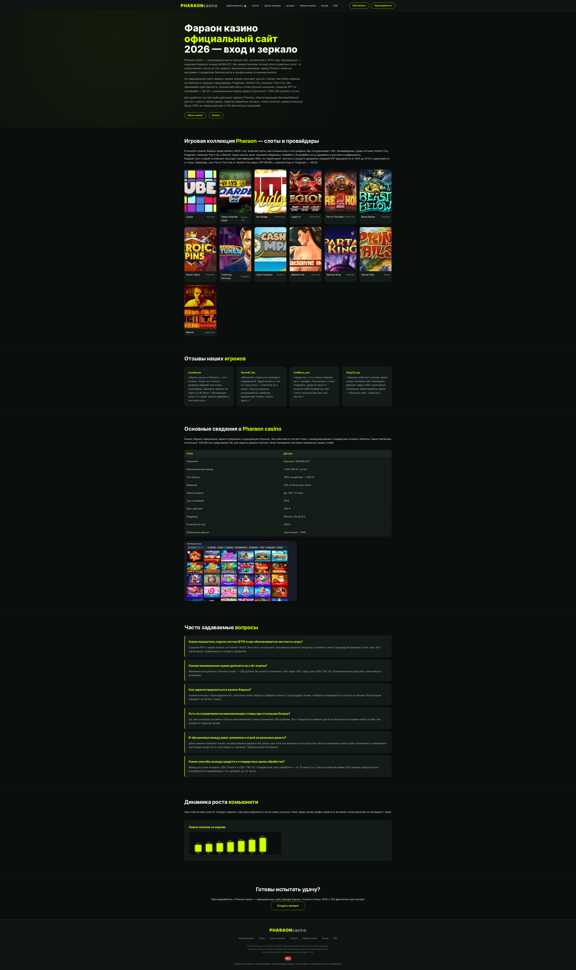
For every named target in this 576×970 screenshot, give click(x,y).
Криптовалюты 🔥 (237, 5)
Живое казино (308, 5)
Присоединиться (383, 5)
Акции (324, 5)
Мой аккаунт (359, 5)
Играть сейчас (195, 115)
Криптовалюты (246, 938)
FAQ (335, 5)
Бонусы (216, 115)
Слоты (255, 5)
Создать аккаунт (288, 905)
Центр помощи (272, 5)
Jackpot (290, 5)
